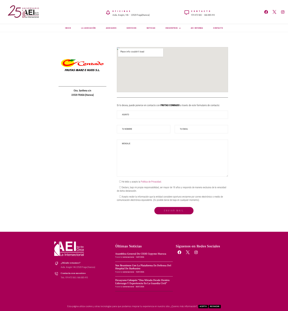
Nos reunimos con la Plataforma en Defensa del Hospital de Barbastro (143, 267)
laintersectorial (128, 257)
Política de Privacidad (151, 181)
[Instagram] (282, 12)
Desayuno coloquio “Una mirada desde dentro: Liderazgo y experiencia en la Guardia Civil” (142, 282)
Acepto (203, 306)
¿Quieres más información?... (184, 306)
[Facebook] (266, 12)
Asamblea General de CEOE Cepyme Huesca (140, 253)
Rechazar (214, 306)
